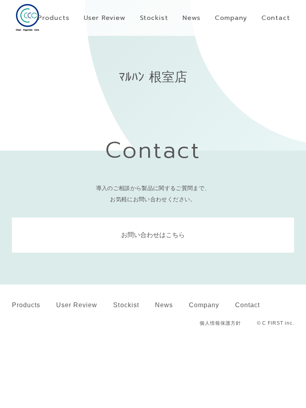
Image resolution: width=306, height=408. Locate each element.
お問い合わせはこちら (153, 234)
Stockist (126, 305)
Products (26, 305)
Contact (247, 305)
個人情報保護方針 (220, 323)
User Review (76, 305)
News (164, 305)
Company (204, 305)
